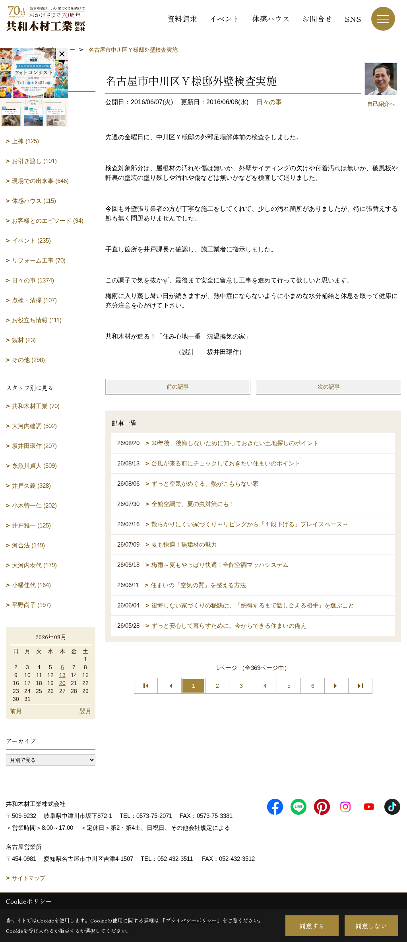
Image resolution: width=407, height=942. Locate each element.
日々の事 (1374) (33, 280)
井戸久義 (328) (31, 485)
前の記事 (178, 386)
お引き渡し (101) (34, 161)
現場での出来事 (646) (40, 180)
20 (62, 683)
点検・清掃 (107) (34, 300)
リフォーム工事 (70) (39, 260)
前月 (16, 711)
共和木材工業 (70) (36, 406)
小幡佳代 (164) (31, 585)
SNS (353, 18)
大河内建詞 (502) (34, 425)
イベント (224, 18)
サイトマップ (28, 878)
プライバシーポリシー (191, 920)
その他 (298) (28, 359)
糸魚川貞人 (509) (34, 465)
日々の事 (269, 102)
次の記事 (329, 386)
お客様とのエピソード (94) (47, 220)
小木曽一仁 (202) (34, 505)
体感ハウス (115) (34, 200)
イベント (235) (31, 240)
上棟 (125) (25, 141)
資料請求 (182, 18)
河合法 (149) (28, 545)
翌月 (85, 711)
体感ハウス (271, 18)
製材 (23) (24, 340)
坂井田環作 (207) (34, 445)
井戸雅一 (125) (31, 525)
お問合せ (317, 18)
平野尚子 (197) (31, 604)
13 (62, 675)
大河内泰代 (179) (34, 565)
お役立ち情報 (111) (37, 320)
